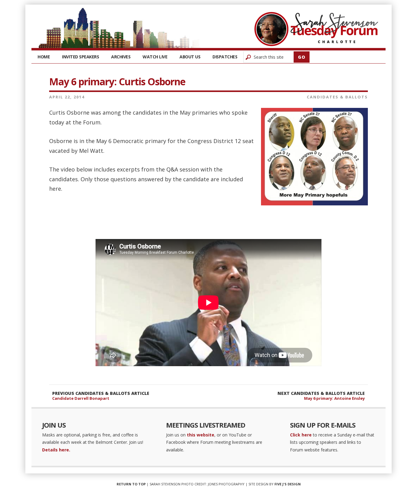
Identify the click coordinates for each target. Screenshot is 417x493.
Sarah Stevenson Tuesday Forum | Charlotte (316, 29)
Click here (301, 435)
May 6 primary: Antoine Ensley (334, 398)
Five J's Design (287, 484)
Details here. (56, 450)
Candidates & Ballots (337, 97)
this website (200, 435)
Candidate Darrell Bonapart (80, 398)
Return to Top (131, 484)
